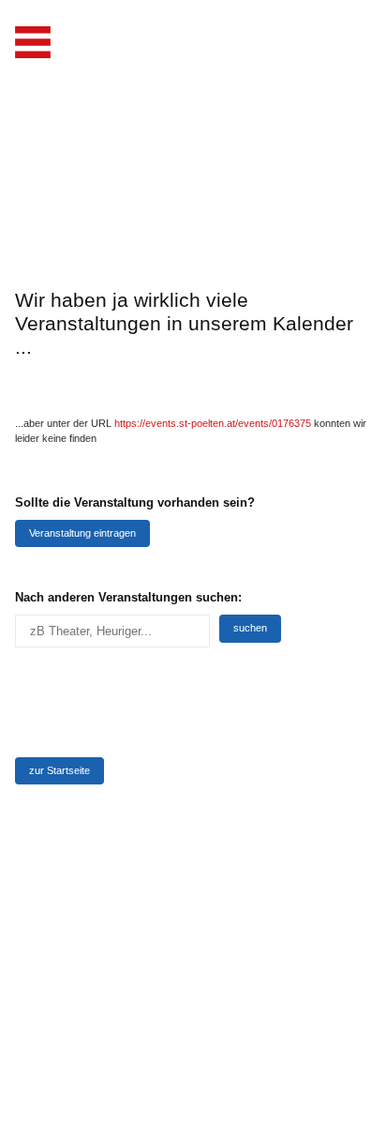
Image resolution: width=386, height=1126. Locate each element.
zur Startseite (59, 770)
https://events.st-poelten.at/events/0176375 (212, 423)
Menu (33, 42)
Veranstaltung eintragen (82, 533)
